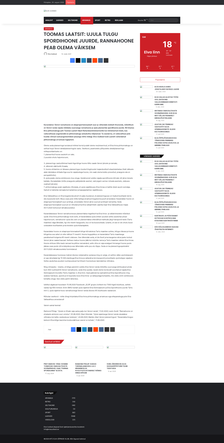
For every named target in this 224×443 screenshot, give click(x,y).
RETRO (107, 20)
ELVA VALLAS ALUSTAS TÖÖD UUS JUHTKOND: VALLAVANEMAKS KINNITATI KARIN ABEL (166, 101)
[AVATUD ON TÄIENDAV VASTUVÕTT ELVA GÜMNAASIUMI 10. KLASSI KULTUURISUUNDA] (146, 127)
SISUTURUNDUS (51, 409)
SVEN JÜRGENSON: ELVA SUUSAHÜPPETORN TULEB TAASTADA (117, 366)
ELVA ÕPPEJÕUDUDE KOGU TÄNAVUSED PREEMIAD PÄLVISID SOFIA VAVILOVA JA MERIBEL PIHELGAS (167, 141)
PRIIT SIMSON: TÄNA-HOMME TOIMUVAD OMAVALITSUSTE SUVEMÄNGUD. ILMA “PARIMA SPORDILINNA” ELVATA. (56, 367)
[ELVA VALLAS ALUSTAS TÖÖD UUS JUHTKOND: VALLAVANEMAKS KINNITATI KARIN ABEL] (146, 100)
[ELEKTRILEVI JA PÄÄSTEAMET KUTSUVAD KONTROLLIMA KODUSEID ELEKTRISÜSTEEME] (146, 219)
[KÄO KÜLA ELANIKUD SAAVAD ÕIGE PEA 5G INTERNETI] (146, 230)
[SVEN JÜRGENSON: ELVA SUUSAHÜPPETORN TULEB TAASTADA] (121, 354)
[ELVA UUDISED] (50, 11)
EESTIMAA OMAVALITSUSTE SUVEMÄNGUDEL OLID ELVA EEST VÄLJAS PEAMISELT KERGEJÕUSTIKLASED (166, 114)
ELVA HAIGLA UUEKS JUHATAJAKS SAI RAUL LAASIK (167, 88)
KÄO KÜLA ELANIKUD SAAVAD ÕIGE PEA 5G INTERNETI (166, 228)
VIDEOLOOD (49, 420)
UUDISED (59, 20)
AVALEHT (49, 20)
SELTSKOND (73, 20)
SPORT (97, 20)
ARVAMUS (86, 20)
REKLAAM (119, 20)
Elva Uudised (52, 54)
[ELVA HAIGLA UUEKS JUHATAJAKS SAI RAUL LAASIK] (146, 90)
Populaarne (160, 80)
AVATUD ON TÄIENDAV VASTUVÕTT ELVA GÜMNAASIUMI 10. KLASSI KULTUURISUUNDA (165, 128)
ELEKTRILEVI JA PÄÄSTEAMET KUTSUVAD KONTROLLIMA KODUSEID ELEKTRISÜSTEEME (166, 218)
